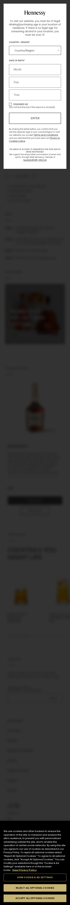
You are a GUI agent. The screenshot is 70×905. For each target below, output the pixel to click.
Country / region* (19, 42)
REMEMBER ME (20, 104)
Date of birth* (17, 60)
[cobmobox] (35, 50)
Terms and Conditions (45, 134)
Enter (35, 118)
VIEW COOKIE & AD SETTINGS (35, 877)
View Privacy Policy (24, 870)
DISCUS (43, 160)
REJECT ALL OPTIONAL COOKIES (35, 888)
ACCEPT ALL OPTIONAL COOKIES (35, 898)
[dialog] (35, 452)
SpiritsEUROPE (30, 160)
